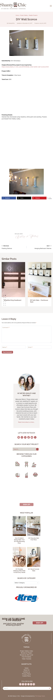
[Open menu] (51, 5)
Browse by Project (26, 653)
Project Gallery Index (26, 651)
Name (4, 347)
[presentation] (13, 279)
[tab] (5, 295)
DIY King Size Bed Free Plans (33, 538)
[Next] (49, 284)
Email (30, 347)
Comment (5, 327)
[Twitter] (34, 684)
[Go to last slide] (4, 284)
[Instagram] (23, 684)
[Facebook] (20, 684)
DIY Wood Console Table (33, 569)
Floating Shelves (7, 247)
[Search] (37, 449)
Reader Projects (33, 15)
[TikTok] (25, 684)
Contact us (26, 672)
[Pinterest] (31, 684)
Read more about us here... (26, 422)
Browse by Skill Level (26, 655)
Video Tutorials (26, 659)
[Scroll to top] (48, 693)
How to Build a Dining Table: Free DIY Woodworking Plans (19, 540)
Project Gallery (24, 15)
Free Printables (26, 657)
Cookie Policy (26, 676)
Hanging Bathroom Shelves (43, 247)
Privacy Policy (26, 674)
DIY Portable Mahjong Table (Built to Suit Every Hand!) (19, 570)
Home (17, 15)
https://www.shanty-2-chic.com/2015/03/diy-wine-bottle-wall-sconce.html (25, 67)
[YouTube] (28, 684)
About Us (26, 670)
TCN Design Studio (40, 696)
